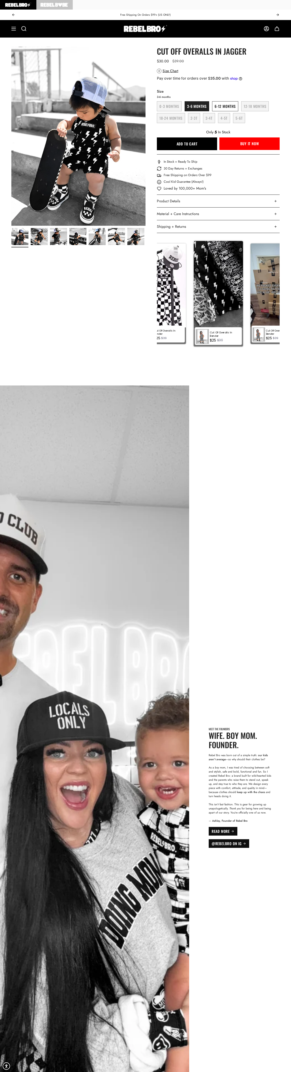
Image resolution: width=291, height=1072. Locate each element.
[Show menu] (13, 28)
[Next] (278, 15)
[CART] (277, 28)
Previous (11, 136)
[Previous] (13, 15)
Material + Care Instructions (178, 213)
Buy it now (249, 143)
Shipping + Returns (171, 226)
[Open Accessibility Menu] (6, 1066)
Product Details (168, 201)
